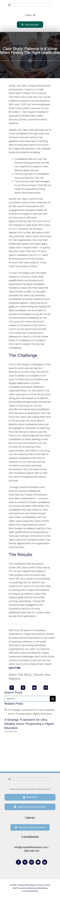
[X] (23, 688)
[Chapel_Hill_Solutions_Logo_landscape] (30, 4)
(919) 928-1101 (31, 851)
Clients (30, 818)
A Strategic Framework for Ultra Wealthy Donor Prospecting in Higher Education (29, 723)
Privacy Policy (43, 885)
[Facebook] (12, 688)
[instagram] (31, 862)
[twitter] (25, 862)
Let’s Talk (15, 667)
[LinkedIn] (34, 688)
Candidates (30, 837)
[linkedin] (44, 862)
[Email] (46, 688)
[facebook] (18, 862)
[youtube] (38, 862)
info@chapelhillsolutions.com (31, 847)
